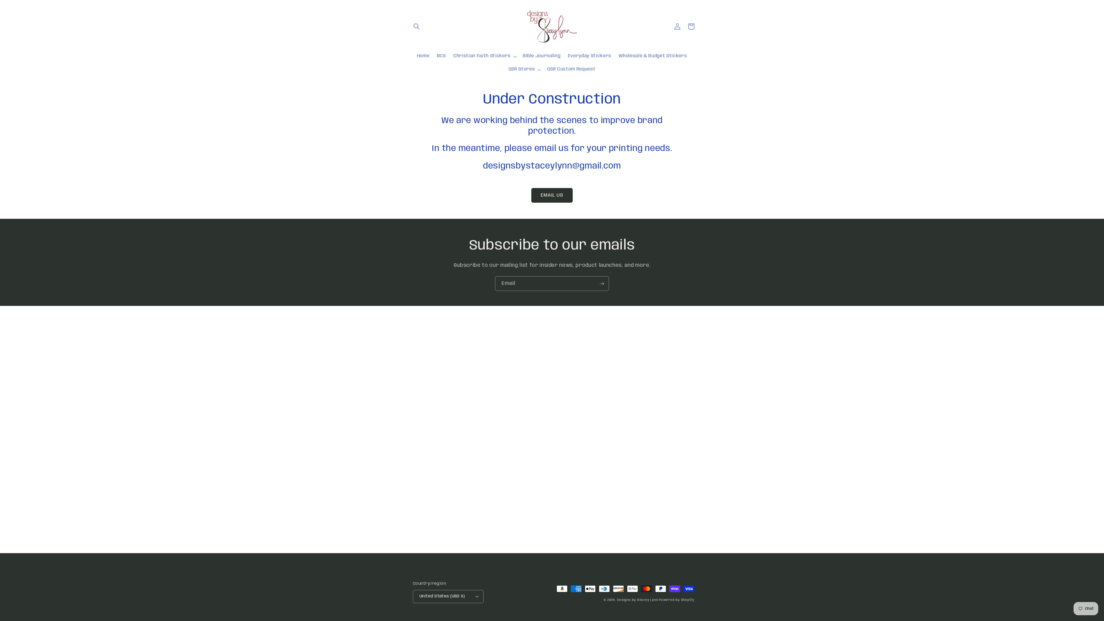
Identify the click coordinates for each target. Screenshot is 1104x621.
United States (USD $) (442, 596)
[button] (416, 26)
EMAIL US (552, 195)
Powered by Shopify (676, 600)
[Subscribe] (602, 283)
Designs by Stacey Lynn (637, 600)
